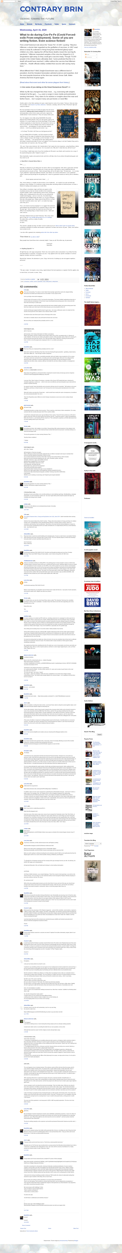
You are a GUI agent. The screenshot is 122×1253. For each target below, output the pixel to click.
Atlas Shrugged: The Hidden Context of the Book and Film (97, 824)
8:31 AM (26, 725)
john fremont (27, 405)
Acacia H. (26, 908)
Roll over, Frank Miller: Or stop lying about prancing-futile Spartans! (96, 799)
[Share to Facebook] (46, 279)
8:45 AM (26, 734)
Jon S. (25, 703)
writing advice (49, 281)
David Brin (26, 347)
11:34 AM (26, 529)
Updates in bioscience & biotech (96, 815)
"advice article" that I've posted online (65, 225)
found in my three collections (38, 104)
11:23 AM (26, 823)
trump (44, 281)
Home (22, 24)
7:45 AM (26, 400)
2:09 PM (26, 324)
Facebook (48, 24)
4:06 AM (26, 1104)
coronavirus (26, 281)
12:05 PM (26, 545)
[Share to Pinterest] (48, 279)
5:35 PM (26, 925)
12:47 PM (26, 556)
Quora (64, 24)
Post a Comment (26, 1225)
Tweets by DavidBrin (89, 517)
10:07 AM (26, 509)
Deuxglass (26, 750)
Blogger (76, 1240)
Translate (96, 846)
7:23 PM (26, 936)
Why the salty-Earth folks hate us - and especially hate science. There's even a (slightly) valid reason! (94, 754)
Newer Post (23, 1228)
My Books (38, 24)
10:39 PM (26, 1000)
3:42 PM (26, 342)
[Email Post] (38, 279)
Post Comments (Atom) (32, 1231)
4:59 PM (26, 680)
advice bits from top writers (49, 232)
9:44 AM (26, 499)
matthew (26, 616)
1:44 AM (26, 1032)
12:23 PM (26, 1222)
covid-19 (35, 281)
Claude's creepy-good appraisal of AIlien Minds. (97, 763)
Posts (87, 54)
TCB (25, 514)
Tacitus (26, 426)
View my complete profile (90, 47)
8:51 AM (26, 487)
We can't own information (96, 788)
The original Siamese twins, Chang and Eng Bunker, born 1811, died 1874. (42, 516)
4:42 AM (26, 1123)
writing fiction (55, 281)
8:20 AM (26, 442)
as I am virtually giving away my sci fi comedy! (39, 217)
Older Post (75, 1228)
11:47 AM (26, 1210)
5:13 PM (26, 903)
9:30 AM (26, 779)
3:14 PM (26, 650)
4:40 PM (26, 888)
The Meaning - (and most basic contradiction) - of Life (97, 744)
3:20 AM (26, 1059)
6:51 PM (26, 689)
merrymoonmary (64, 1240)
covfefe (31, 281)
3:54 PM (26, 363)
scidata (26, 504)
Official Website (89, 288)
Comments (89, 57)
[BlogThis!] (43, 279)
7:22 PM (26, 698)
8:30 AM (26, 477)
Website (29, 24)
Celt (25, 290)
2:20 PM (26, 611)
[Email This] (41, 279)
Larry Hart (26, 367)
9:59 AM (26, 1135)
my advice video (34, 236)
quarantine (40, 281)
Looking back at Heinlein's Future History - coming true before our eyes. (97, 773)
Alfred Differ (27, 534)
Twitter (56, 24)
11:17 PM (26, 1014)
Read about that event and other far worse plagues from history (44, 82)
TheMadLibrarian (28, 560)
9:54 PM (26, 954)
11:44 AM (26, 835)
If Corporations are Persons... (97, 806)
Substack (72, 24)
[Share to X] (44, 279)
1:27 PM (26, 575)
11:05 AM (26, 801)
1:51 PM (26, 593)
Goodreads (88, 295)
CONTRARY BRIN (51, 9)
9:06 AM (26, 746)
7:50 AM (26, 421)
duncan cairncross (28, 655)
